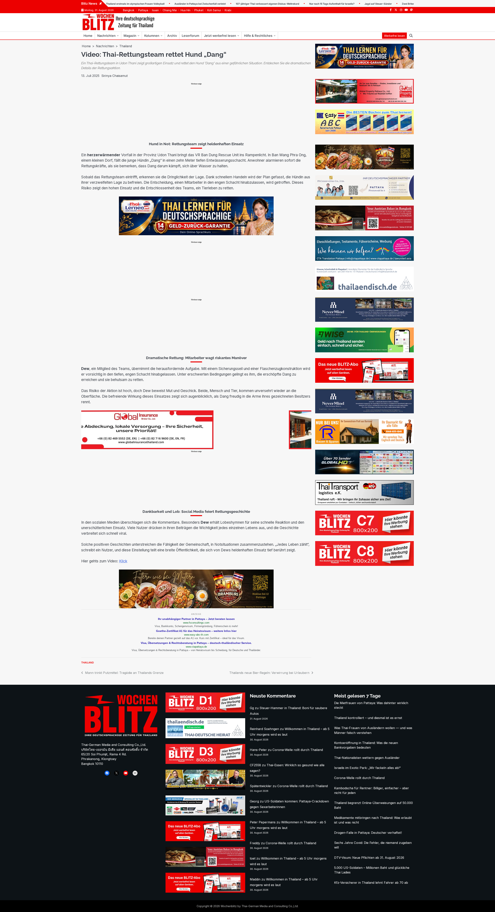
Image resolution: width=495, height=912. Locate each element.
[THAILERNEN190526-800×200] (196, 234)
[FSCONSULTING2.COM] (364, 199)
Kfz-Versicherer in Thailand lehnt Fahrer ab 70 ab (371, 883)
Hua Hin (185, 10)
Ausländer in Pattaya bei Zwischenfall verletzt (174, 3)
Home (88, 36)
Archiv (172, 36)
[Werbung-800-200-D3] (205, 763)
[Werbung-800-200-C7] (364, 534)
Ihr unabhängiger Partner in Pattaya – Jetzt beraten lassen (196, 618)
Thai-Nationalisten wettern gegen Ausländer (367, 758)
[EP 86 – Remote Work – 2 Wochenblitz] (205, 788)
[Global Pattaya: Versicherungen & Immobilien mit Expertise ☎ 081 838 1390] (364, 102)
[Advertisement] (196, 112)
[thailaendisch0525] (364, 290)
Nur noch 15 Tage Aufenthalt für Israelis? (305, 3)
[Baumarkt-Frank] (364, 443)
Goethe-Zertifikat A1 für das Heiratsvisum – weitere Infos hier (196, 630)
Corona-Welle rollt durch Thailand (297, 750)
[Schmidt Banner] (364, 321)
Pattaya (143, 10)
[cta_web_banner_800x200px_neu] (364, 260)
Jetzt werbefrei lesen (220, 36)
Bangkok (128, 10)
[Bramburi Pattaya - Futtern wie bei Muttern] (196, 607)
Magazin (130, 36)
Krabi (228, 10)
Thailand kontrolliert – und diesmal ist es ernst (368, 718)
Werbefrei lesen (394, 35)
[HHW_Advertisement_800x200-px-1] (205, 814)
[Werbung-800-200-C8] (364, 565)
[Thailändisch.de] (205, 737)
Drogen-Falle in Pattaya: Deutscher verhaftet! (368, 833)
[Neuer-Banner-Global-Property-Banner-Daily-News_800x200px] (196, 448)
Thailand (87, 662)
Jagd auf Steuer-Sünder (352, 3)
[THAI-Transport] (364, 504)
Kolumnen (151, 36)
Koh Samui (214, 10)
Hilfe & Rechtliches (258, 36)
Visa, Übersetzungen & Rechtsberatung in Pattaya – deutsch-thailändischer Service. (196, 642)
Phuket (198, 10)
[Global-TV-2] (364, 473)
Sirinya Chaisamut (114, 76)
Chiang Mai (170, 10)
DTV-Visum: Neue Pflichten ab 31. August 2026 (369, 858)
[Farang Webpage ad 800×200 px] (364, 229)
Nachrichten (106, 36)
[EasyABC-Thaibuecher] (364, 133)
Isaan (155, 10)
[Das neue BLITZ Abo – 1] (364, 382)
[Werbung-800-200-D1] (205, 711)
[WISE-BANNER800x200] (364, 351)
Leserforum (190, 36)
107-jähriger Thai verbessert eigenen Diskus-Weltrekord (241, 3)
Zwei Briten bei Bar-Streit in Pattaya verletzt (400, 3)
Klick (123, 561)
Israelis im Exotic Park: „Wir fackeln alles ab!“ (367, 768)
